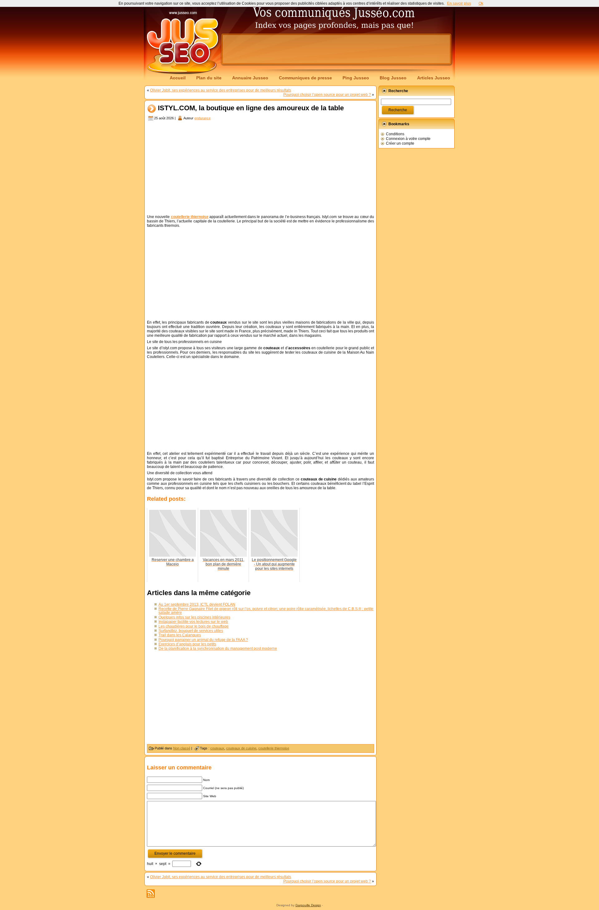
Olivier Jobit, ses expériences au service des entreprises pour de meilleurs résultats (220, 90)
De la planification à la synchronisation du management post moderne (217, 648)
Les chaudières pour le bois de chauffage (193, 626)
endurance (202, 118)
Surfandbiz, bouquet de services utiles (190, 631)
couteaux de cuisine (241, 748)
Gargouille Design (308, 905)
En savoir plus (459, 3)
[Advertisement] (336, 49)
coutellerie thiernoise (273, 748)
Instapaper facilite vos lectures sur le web (193, 621)
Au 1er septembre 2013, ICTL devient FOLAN (196, 604)
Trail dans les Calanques (179, 635)
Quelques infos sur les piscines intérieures (194, 617)
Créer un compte (400, 143)
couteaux (217, 748)
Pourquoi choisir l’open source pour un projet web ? (327, 94)
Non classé (181, 748)
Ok (481, 3)
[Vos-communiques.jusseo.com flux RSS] (151, 893)
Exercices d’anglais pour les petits (187, 644)
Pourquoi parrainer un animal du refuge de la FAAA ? (203, 640)
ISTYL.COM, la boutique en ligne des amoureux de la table (251, 108)
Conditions (395, 134)
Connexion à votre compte (408, 139)
